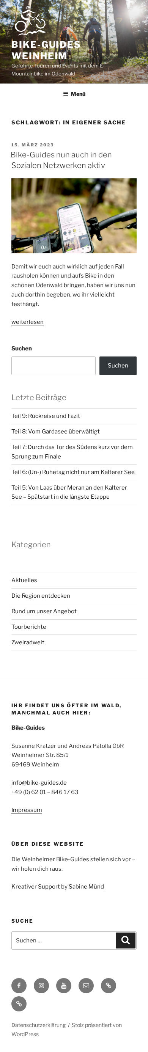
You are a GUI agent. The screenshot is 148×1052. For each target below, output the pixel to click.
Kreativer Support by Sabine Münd (57, 886)
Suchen (21, 348)
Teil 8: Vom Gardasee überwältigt (55, 431)
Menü (78, 94)
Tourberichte (28, 626)
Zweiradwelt (27, 642)
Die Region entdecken (40, 595)
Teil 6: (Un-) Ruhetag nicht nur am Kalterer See (73, 472)
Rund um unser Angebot (44, 611)
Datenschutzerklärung (38, 1025)
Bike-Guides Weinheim (46, 50)
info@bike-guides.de (39, 782)
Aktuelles (24, 580)
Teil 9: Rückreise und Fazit (45, 416)
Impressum (26, 810)
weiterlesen (27, 322)
